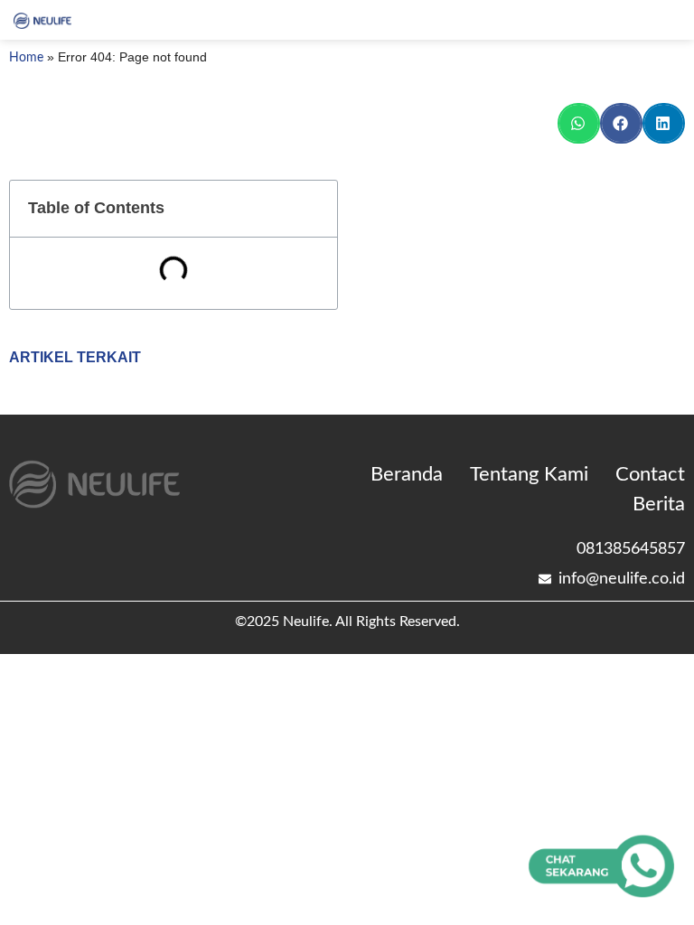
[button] (579, 123)
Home (26, 57)
